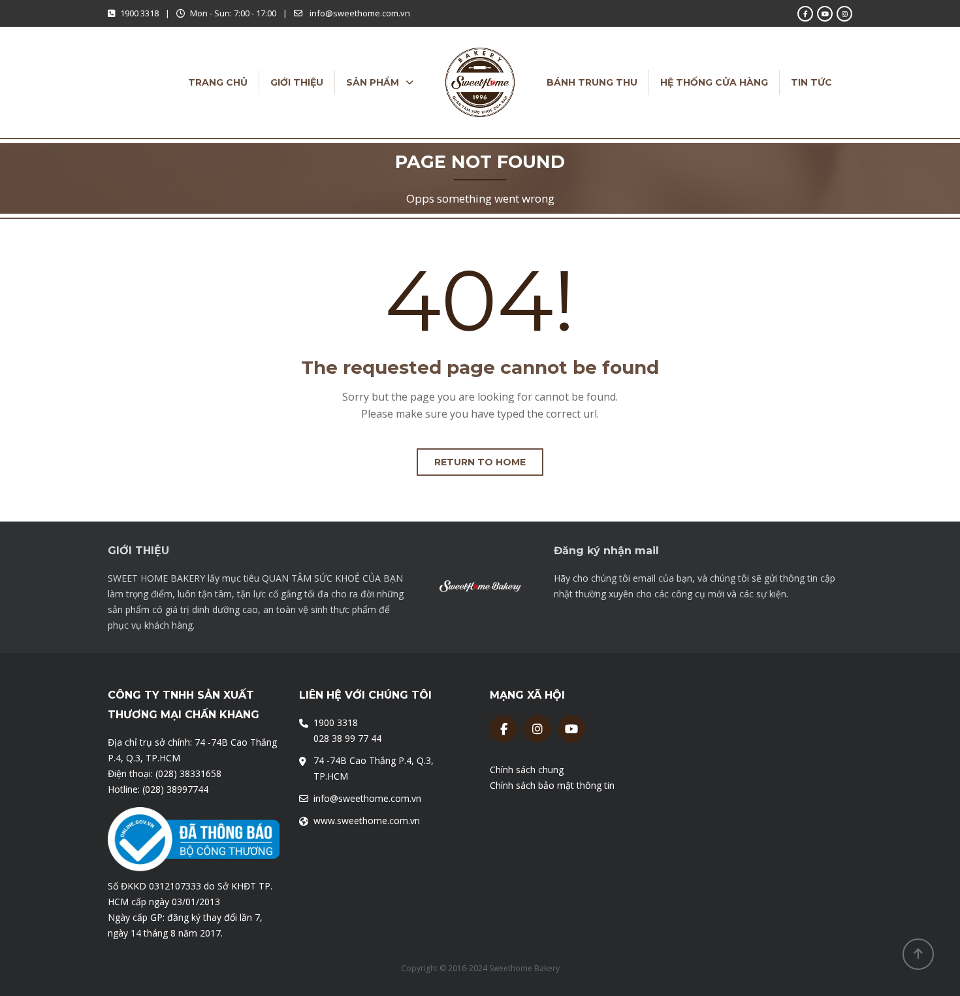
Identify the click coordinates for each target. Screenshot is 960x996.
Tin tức (811, 82)
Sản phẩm (372, 82)
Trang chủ (218, 82)
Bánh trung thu (592, 82)
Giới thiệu (296, 82)
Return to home (480, 462)
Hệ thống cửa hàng (714, 82)
